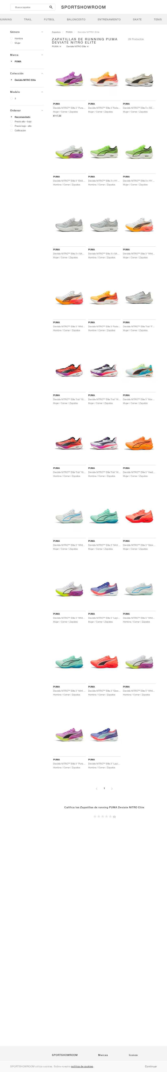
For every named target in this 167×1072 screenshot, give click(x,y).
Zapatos (56, 32)
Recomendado (22, 117)
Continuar (151, 1066)
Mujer (17, 43)
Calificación (20, 130)
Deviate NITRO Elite (25, 80)
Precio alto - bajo (23, 121)
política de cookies (82, 1066)
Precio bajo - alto (23, 126)
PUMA (18, 61)
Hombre (19, 38)
